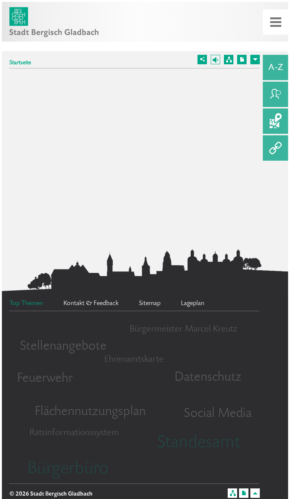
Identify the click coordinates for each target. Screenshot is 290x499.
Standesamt (198, 443)
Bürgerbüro (68, 469)
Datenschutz (207, 377)
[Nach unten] (255, 59)
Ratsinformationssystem (74, 433)
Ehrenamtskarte (134, 359)
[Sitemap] (228, 59)
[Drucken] (242, 59)
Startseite (20, 63)
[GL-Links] (275, 148)
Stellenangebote (63, 346)
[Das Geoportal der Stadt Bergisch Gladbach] (275, 121)
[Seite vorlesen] (215, 59)
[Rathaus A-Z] (275, 67)
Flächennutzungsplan (90, 412)
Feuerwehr (45, 379)
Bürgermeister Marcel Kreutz (183, 329)
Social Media (217, 414)
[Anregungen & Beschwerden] (275, 94)
